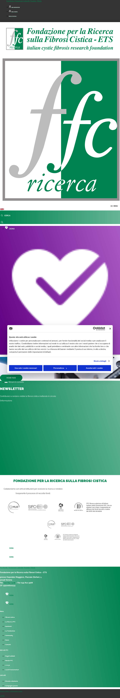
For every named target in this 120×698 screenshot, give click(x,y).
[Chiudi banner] (110, 328)
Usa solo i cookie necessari (26, 368)
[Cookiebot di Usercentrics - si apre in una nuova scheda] (94, 328)
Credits (2, 696)
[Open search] (5, 215)
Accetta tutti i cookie (94, 368)
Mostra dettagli (100, 361)
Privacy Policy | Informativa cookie (11, 691)
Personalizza (58, 368)
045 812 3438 (9, 583)
